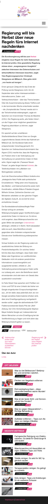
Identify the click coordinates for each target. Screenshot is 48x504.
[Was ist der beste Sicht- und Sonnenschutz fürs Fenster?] (7, 401)
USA (23, 330)
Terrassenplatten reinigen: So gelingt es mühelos (30, 469)
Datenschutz (20, 499)
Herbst (33, 56)
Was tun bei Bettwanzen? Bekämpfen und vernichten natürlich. (30, 371)
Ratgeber (17, 327)
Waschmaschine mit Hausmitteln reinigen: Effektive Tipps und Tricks (30, 449)
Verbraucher (32, 330)
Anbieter (30, 165)
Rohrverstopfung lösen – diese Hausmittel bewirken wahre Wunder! (30, 390)
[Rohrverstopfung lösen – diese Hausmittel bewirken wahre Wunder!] (7, 391)
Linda (4, 357)
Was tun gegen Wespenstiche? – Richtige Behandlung (29, 410)
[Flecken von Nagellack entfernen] (7, 383)
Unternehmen (29, 222)
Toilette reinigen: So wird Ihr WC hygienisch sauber (30, 459)
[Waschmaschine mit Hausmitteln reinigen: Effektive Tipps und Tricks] (7, 451)
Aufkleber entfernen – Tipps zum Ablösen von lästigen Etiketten (30, 419)
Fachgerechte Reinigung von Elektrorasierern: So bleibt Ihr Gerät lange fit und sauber (30, 438)
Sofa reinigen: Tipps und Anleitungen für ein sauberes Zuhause (30, 479)
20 (29, 395)
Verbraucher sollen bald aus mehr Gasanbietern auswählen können (10, 342)
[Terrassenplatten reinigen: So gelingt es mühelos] (7, 471)
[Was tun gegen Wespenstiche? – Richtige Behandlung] (7, 411)
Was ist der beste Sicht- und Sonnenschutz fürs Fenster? (30, 400)
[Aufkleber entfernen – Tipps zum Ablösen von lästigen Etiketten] (7, 421)
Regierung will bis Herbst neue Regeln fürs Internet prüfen (37, 341)
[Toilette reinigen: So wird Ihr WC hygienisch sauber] (7, 461)
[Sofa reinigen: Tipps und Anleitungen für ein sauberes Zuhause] (7, 481)
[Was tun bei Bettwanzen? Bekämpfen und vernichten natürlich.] (7, 372)
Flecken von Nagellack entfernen (29, 380)
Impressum (9, 499)
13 (27, 405)
